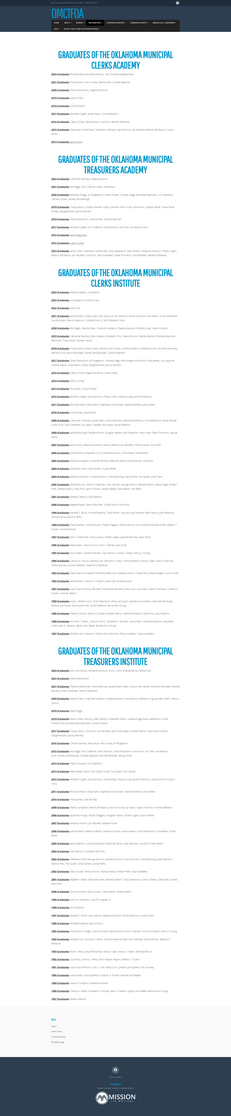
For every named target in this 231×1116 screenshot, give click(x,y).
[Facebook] (177, 3)
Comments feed (58, 1037)
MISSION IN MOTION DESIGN (123, 1088)
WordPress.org (57, 1042)
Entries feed (56, 1031)
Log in (53, 1026)
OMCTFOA (67, 13)
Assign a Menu (115, 1077)
